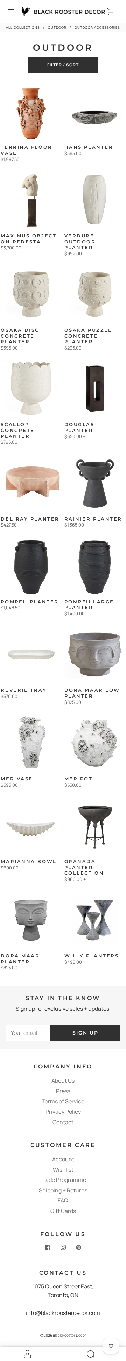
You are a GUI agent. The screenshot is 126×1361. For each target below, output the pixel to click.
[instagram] (63, 1247)
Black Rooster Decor (69, 1335)
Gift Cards (63, 1211)
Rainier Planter (93, 519)
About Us (63, 1080)
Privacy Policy (63, 1112)
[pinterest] (78, 1247)
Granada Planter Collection (84, 867)
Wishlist (63, 1170)
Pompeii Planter (29, 601)
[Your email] (28, 1033)
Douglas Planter (79, 427)
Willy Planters (91, 955)
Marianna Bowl (28, 861)
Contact (63, 1122)
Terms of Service (63, 1101)
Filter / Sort (63, 65)
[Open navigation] (16, 11)
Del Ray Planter (30, 519)
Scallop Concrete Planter (17, 430)
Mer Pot (78, 778)
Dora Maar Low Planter (92, 693)
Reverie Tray (24, 690)
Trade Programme (63, 1180)
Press (63, 1091)
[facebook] (47, 1247)
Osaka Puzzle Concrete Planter (88, 336)
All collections (23, 27)
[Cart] (110, 11)
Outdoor (57, 27)
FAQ (63, 1200)
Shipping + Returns (63, 1190)
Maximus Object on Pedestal (28, 238)
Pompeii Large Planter (89, 604)
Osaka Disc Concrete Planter (20, 336)
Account (63, 1159)
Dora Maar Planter (20, 958)
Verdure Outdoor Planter (80, 241)
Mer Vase (17, 778)
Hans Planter (88, 147)
